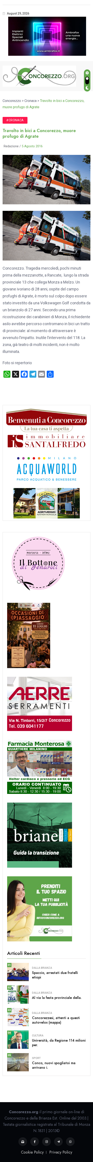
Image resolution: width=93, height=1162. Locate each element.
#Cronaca (15, 120)
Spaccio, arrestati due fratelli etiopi (55, 975)
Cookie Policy (32, 1152)
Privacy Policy (60, 1152)
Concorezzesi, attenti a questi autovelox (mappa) (56, 1020)
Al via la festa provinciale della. (57, 997)
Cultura (37, 1035)
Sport (36, 1058)
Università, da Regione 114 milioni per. (59, 1042)
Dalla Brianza (42, 968)
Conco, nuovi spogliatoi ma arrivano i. (53, 1065)
